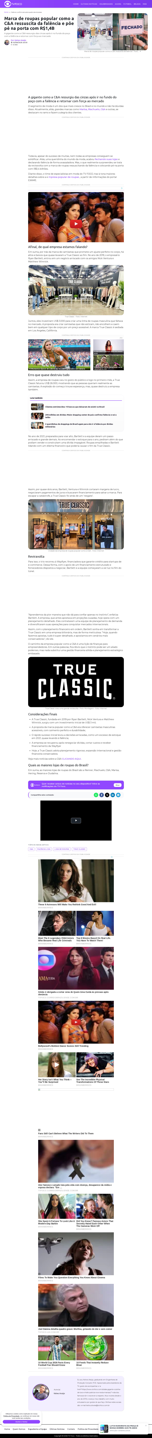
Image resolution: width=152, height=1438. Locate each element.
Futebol (127, 4)
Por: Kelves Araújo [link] (18, 40)
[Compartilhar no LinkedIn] (112, 795)
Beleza (137, 4)
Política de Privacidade (88, 1429)
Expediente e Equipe (37, 1429)
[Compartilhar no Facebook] (101, 795)
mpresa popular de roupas (64, 177)
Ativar (118, 785)
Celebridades (106, 4)
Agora (118, 4)
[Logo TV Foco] (13, 4)
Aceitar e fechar (21, 1422)
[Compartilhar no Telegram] (118, 795)
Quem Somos (19, 1429)
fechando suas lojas (106, 159)
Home (76, 4)
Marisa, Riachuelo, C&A (92, 109)
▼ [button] (140, 51)
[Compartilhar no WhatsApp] (96, 795)
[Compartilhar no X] (107, 795)
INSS (145, 4)
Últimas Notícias (89, 4)
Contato (71, 1429)
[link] (40, 1392)
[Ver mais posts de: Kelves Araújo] (7, 42)
